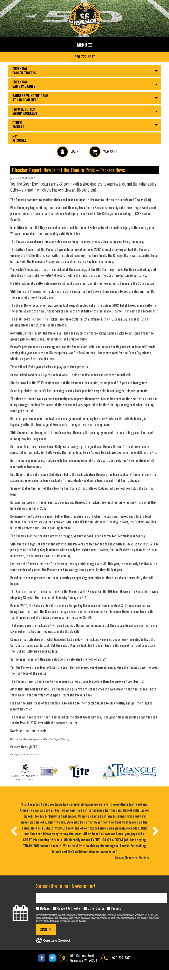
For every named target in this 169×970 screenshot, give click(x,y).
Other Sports (96, 908)
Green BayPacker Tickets (24, 70)
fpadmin (15, 178)
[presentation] (13, 831)
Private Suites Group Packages (24, 111)
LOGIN (74, 151)
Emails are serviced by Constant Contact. (68, 920)
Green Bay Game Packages (23, 84)
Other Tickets (18, 124)
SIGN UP (46, 929)
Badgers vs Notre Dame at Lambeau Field (30, 97)
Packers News (32, 754)
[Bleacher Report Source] (56, 739)
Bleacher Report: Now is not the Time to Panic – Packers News (68, 169)
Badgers (45, 908)
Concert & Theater (69, 908)
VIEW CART (109, 151)
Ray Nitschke (19, 138)
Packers (116, 908)
